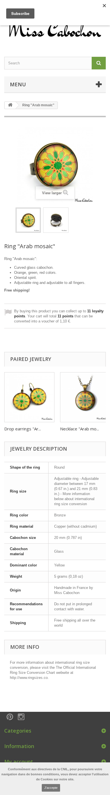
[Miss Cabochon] (55, 29)
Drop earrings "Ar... (22, 428)
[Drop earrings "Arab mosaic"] (29, 397)
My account (18, 761)
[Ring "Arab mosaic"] (28, 220)
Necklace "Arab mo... (79, 428)
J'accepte (51, 787)
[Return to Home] (10, 105)
